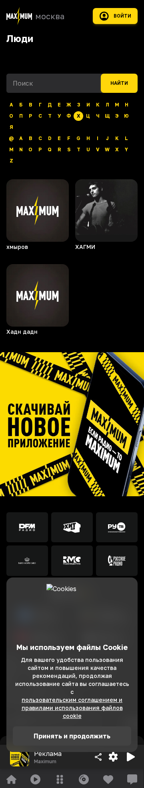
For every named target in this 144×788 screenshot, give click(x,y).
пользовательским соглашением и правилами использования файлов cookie (72, 707)
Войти (122, 16)
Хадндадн (22, 331)
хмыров (17, 246)
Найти (119, 83)
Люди (19, 38)
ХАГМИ (85, 246)
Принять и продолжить (72, 736)
